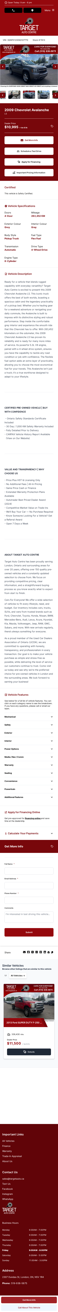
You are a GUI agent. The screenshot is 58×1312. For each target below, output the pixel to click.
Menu (48, 10)
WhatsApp (7, 1199)
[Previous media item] (2, 66)
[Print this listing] (49, 952)
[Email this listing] (25, 952)
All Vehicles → (18, 975)
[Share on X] (33, 952)
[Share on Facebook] (29, 952)
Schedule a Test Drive (31, 151)
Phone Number (12, 893)
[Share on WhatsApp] (37, 952)
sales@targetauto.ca (13, 1178)
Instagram (7, 1194)
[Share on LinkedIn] (45, 952)
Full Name (9, 864)
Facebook (7, 1188)
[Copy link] (52, 952)
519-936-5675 (19, 1283)
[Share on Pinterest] (41, 952)
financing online (33, 818)
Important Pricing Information (31, 172)
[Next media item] (55, 66)
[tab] (10, 1224)
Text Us (6, 1183)
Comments (9, 908)
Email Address (11, 879)
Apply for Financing (31, 162)
